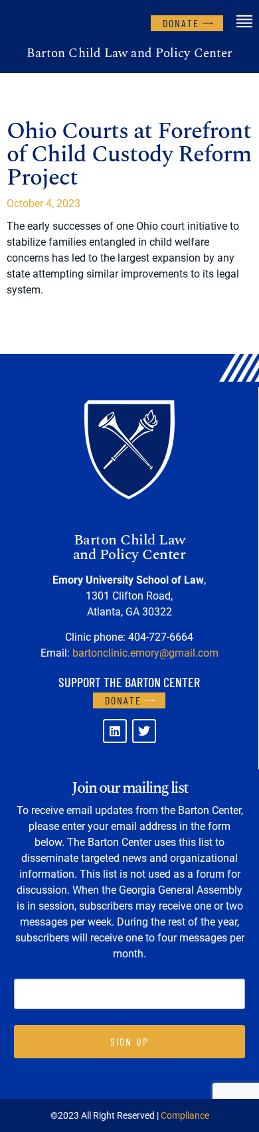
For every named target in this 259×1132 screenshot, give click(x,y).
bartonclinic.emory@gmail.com (145, 653)
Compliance (185, 1115)
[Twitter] (144, 731)
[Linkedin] (115, 731)
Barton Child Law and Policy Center (129, 53)
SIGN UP (129, 1041)
